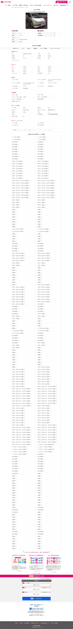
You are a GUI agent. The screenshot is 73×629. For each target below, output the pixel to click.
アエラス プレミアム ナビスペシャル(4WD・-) (20, 183)
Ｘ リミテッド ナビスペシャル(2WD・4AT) (45, 444)
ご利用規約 (21, 623)
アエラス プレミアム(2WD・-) (17, 161)
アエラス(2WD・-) (15, 141)
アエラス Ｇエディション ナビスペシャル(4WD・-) (47, 388)
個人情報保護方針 (26, 623)
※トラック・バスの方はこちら (45, 578)
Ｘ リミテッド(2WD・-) (16, 137)
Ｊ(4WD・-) (39, 233)
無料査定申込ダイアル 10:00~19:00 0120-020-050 (62, 2)
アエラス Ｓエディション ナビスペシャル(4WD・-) (47, 427)
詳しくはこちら (19, 570)
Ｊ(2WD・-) (14, 233)
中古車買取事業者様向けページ (45, 623)
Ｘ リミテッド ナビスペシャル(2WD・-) (19, 446)
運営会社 (16, 623)
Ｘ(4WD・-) (39, 238)
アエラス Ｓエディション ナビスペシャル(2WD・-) (47, 425)
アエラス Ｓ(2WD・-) (16, 202)
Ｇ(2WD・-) (14, 209)
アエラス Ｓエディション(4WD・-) (43, 408)
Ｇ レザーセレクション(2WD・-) (18, 229)
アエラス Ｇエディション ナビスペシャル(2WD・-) (47, 386)
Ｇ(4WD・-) (14, 212)
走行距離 (25, 592)
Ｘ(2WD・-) (14, 238)
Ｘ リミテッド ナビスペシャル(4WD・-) (45, 446)
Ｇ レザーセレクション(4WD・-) (43, 229)
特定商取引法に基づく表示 (35, 623)
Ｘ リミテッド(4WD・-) (41, 137)
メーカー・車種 (26, 582)
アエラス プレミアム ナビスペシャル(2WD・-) (20, 180)
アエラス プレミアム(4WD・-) (43, 161)
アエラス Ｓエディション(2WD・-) (43, 405)
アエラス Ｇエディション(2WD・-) (18, 253)
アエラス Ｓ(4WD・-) (16, 200)
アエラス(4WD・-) (15, 144)
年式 (25, 587)
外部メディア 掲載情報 (54, 623)
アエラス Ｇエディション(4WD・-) (43, 253)
